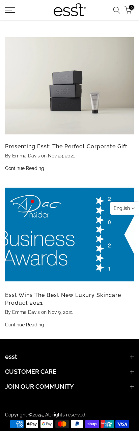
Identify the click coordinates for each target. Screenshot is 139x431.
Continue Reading (24, 168)
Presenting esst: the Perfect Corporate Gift (66, 146)
